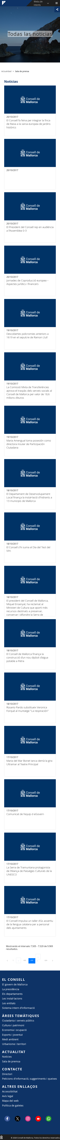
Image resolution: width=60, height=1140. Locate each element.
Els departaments (12, 993)
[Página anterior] (7, 960)
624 (47, 960)
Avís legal (7, 1096)
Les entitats (8, 1003)
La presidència (10, 989)
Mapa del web (10, 1100)
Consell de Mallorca (1, 1137)
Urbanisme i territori (14, 1044)
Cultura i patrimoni (13, 1025)
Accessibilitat (9, 1091)
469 (25, 960)
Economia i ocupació (14, 1030)
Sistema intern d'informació (18, 1008)
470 (32, 960)
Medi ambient (10, 1039)
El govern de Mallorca (14, 984)
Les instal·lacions (12, 998)
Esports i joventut (12, 1034)
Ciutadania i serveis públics (18, 1020)
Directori (7, 1074)
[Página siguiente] (52, 960)
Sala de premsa (11, 1061)
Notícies (7, 1056)
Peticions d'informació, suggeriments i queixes (29, 1078)
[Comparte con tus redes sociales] (57, 9)
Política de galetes (12, 1105)
